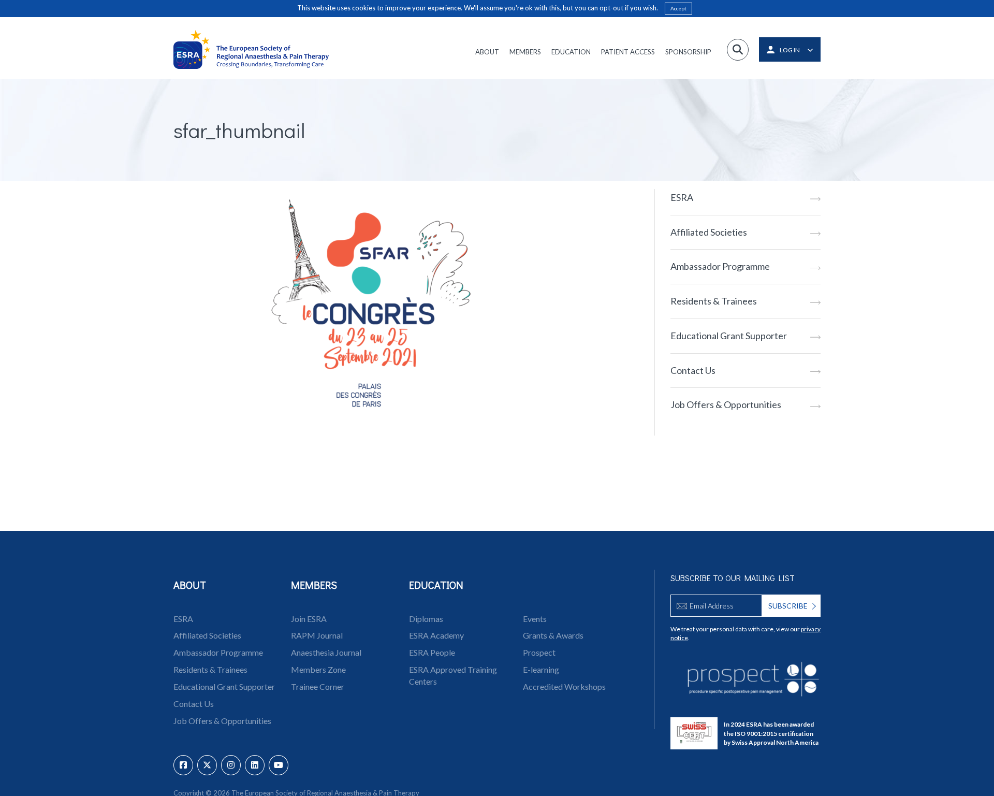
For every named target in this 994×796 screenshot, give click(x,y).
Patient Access (628, 52)
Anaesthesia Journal (326, 652)
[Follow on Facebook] (183, 765)
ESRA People (432, 652)
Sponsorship (688, 52)
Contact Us (692, 370)
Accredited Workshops (564, 686)
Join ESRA (309, 619)
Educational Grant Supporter (728, 335)
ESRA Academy (436, 635)
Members (525, 52)
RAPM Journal (317, 635)
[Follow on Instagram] (231, 765)
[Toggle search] (738, 50)
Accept (678, 8)
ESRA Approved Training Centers (453, 675)
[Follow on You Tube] (278, 765)
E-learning (541, 669)
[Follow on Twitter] (207, 765)
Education (571, 52)
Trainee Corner (317, 686)
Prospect (539, 652)
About (487, 52)
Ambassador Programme (720, 266)
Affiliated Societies (708, 232)
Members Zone (318, 669)
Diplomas (426, 619)
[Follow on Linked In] (255, 765)
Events (535, 619)
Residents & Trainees (713, 301)
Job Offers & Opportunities (725, 404)
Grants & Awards (553, 635)
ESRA (681, 197)
